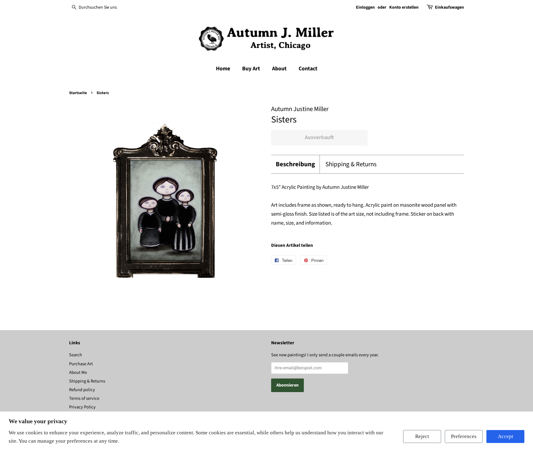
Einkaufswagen (449, 7)
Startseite (78, 93)
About (279, 68)
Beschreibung (295, 164)
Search (75, 355)
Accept (505, 436)
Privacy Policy (82, 407)
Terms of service (84, 398)
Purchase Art (81, 364)
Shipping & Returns (351, 164)
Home (223, 68)
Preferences (464, 436)
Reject (422, 436)
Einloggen (365, 7)
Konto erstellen (404, 7)
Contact (308, 68)
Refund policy (82, 390)
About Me (78, 372)
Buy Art (251, 68)
